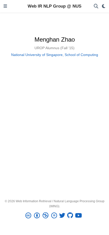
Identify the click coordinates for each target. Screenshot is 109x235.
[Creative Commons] (42, 215)
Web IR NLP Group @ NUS (54, 6)
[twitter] (63, 215)
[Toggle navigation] (5, 6)
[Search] (96, 6)
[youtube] (79, 215)
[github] (71, 215)
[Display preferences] (103, 6)
